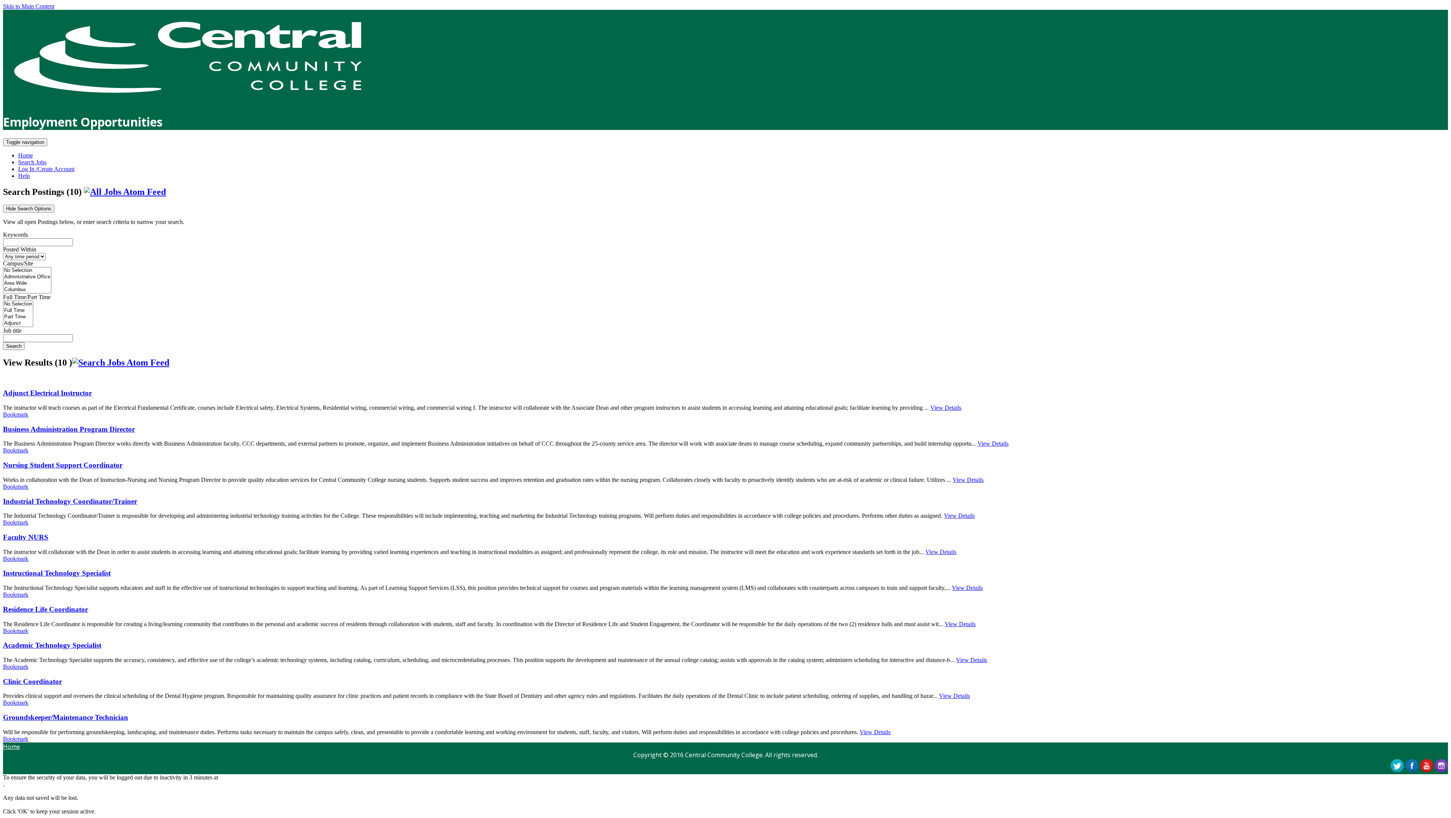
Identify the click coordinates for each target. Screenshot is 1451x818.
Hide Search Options (28, 208)
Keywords (15, 235)
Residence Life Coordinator (45, 609)
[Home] (188, 102)
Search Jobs (32, 162)
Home (25, 155)
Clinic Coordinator (32, 681)
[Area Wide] (27, 283)
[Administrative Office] (27, 277)
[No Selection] (27, 270)
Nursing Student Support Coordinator (62, 465)
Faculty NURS (25, 537)
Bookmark (15, 414)
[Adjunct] (18, 323)
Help (24, 176)
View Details (945, 407)
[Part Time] (18, 317)
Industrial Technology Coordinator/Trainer (70, 501)
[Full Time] (18, 310)
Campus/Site (18, 263)
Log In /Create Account (46, 169)
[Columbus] (27, 290)
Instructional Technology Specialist (57, 573)
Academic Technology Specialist (52, 645)
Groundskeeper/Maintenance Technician (65, 717)
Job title (12, 330)
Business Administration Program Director (69, 429)
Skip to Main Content (28, 6)
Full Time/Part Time (27, 297)
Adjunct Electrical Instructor (47, 393)
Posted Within (19, 249)
